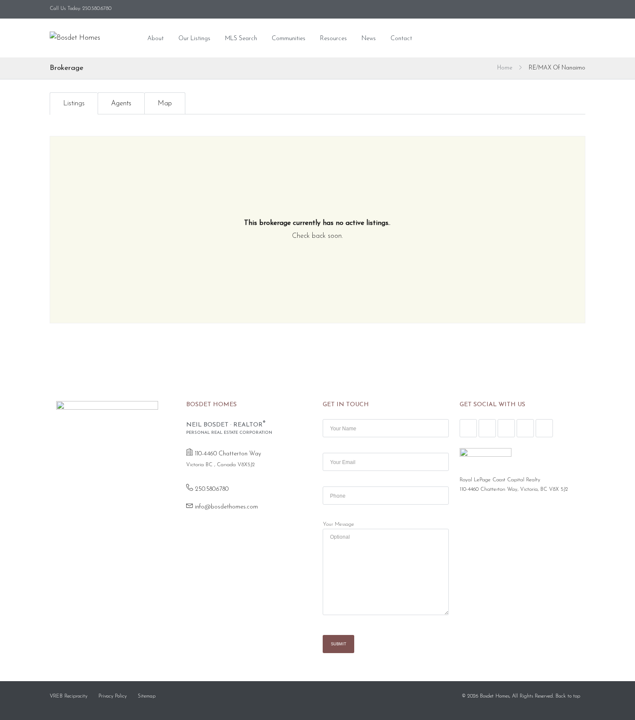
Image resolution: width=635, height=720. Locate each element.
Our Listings (194, 38)
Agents (121, 103)
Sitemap (147, 696)
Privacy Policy (112, 696)
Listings (74, 103)
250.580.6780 (212, 489)
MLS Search (241, 38)
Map (165, 103)
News (369, 38)
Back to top (568, 696)
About (155, 38)
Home (504, 68)
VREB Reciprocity (68, 696)
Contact (401, 38)
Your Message (338, 524)
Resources (333, 38)
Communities (288, 38)
